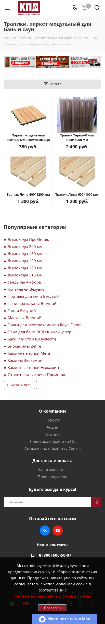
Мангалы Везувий (25, 317)
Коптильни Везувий (26, 289)
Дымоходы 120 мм (25, 267)
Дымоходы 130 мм (25, 260)
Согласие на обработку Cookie (53, 448)
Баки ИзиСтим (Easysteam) (32, 338)
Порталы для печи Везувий (33, 296)
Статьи (52, 434)
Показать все (18, 384)
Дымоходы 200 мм (25, 246)
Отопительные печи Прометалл (38, 374)
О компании (52, 411)
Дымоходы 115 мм (25, 274)
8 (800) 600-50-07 (55, 555)
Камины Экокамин (25, 360)
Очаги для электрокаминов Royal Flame (44, 324)
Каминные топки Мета (29, 353)
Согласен (52, 607)
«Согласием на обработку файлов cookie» (52, 596)
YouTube (57, 530)
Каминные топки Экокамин (33, 367)
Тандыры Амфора (24, 282)
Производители (53, 476)
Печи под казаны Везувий (32, 303)
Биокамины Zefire (24, 346)
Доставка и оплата (52, 460)
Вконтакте (45, 530)
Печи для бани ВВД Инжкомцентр (39, 331)
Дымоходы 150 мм (25, 253)
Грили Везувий (22, 310)
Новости (52, 420)
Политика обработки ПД (52, 441)
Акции (53, 427)
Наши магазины (52, 469)
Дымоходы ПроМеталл (29, 239)
